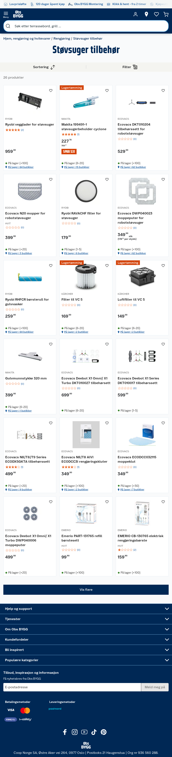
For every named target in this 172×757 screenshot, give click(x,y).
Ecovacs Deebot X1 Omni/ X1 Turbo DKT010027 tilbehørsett (86, 380)
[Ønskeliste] (156, 14)
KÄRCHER (67, 293)
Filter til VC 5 (71, 299)
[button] (86, 590)
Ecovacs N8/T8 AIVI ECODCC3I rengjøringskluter (84, 459)
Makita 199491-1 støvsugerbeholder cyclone (83, 126)
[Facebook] (65, 732)
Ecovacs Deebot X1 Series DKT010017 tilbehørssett (138, 380)
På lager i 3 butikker (20, 253)
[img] (29, 130)
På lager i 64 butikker (21, 167)
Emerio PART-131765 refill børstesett (81, 538)
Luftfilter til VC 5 (131, 299)
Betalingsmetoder (17, 702)
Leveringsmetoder (62, 702)
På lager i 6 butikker (76, 253)
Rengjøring (61, 38)
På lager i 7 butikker (132, 489)
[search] (8, 26)
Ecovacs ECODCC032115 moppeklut (137, 459)
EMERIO (66, 530)
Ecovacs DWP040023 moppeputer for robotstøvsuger (135, 217)
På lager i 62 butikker (133, 167)
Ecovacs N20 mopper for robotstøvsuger (25, 215)
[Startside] (71, 14)
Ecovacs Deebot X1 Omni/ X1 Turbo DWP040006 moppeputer (28, 540)
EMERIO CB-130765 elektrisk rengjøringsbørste (140, 538)
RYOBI (8, 118)
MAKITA (65, 118)
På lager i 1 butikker (20, 410)
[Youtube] (84, 732)
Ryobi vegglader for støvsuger (29, 124)
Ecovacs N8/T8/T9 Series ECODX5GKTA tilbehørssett (27, 459)
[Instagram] (75, 732)
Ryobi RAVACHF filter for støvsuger (81, 215)
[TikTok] (94, 732)
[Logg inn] (135, 14)
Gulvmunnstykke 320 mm (26, 378)
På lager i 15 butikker (76, 167)
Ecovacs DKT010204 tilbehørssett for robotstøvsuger (134, 128)
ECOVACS (123, 118)
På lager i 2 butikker (76, 331)
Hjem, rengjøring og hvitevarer (26, 38)
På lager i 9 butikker (20, 489)
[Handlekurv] (166, 14)
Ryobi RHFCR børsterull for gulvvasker (27, 301)
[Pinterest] (103, 732)
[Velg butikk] (146, 14)
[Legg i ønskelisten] (50, 90)
